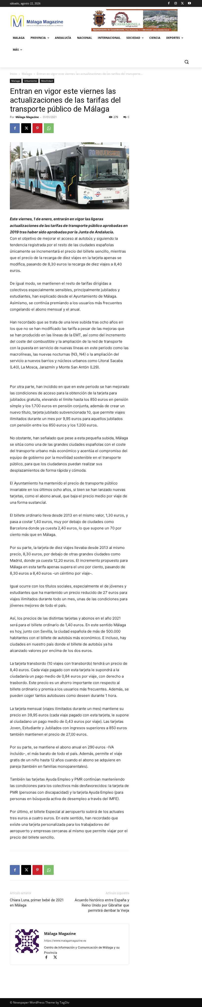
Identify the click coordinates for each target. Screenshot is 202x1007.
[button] (186, 61)
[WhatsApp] (49, 128)
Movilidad (47, 80)
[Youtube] (189, 3)
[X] (182, 3)
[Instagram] (176, 3)
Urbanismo (30, 80)
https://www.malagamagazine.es (65, 940)
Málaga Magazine (27, 117)
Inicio (13, 74)
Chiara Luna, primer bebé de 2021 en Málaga (37, 902)
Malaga (27, 74)
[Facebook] (169, 3)
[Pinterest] (37, 128)
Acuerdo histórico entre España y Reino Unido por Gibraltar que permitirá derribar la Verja (102, 905)
